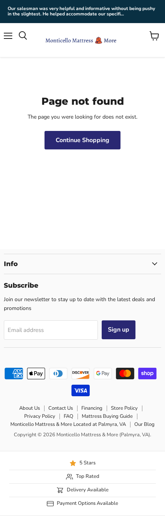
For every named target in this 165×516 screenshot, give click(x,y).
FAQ (68, 416)
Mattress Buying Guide (107, 416)
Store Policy (124, 408)
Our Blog (144, 424)
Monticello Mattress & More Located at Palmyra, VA (68, 424)
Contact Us (60, 408)
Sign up (118, 329)
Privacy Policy (39, 416)
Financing (91, 408)
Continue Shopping (82, 140)
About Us (29, 408)
